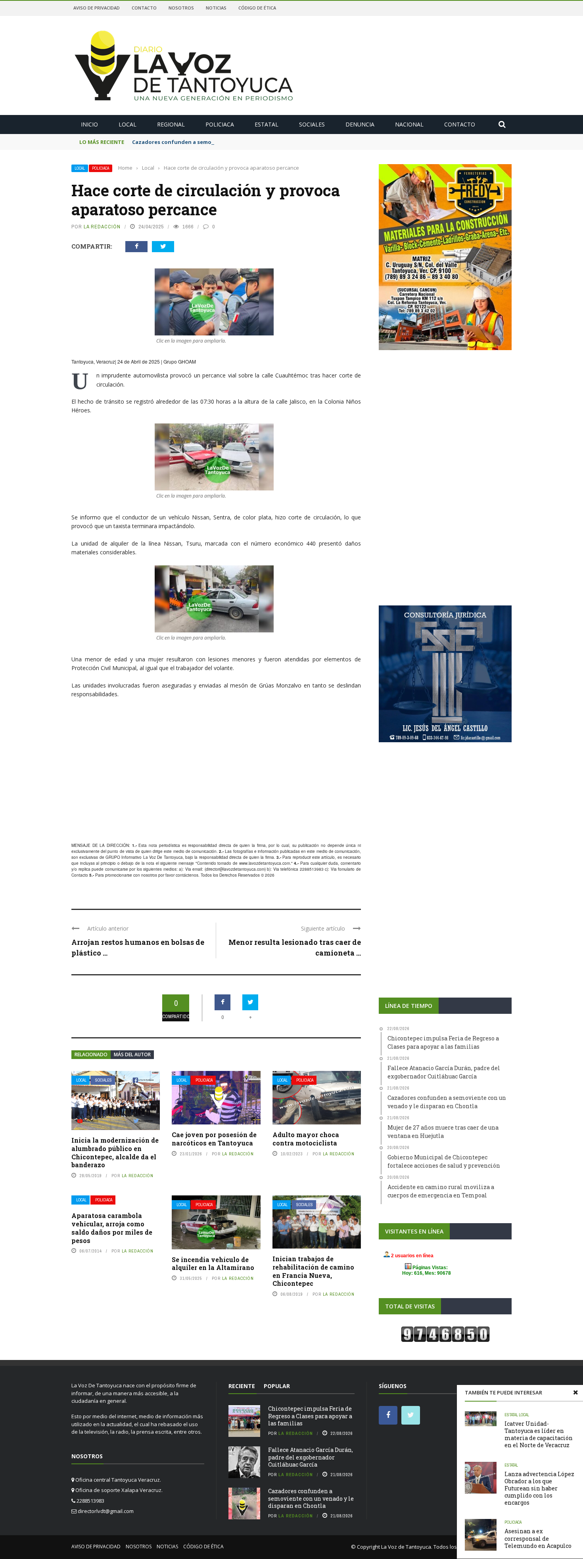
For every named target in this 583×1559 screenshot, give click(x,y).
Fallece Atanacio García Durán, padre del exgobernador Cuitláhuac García (310, 1457)
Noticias (216, 8)
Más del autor (132, 1054)
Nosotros (181, 8)
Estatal (266, 124)
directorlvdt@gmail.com (106, 1511)
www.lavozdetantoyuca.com (264, 863)
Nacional (409, 124)
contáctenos (187, 875)
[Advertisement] (216, 779)
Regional (171, 124)
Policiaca (219, 124)
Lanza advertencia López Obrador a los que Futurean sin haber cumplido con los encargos (539, 1488)
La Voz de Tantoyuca (406, 1546)
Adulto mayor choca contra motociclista (305, 1138)
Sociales (312, 124)
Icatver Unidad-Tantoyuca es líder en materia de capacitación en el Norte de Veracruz (538, 1434)
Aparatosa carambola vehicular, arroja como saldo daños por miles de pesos (111, 1227)
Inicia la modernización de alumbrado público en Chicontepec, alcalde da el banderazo (115, 1152)
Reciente (241, 1386)
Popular (277, 1386)
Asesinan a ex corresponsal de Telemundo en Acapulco (537, 1538)
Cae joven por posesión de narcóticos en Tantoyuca (214, 1138)
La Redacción (102, 226)
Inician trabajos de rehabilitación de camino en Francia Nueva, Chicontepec (313, 1270)
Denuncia (359, 124)
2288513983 (312, 869)
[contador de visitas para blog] (445, 1333)
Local (127, 124)
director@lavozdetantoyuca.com (235, 869)
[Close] (575, 1392)
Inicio (89, 124)
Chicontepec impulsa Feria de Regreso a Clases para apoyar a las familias (310, 1416)
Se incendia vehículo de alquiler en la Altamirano (213, 1263)
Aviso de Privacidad (96, 8)
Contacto (144, 8)
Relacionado (91, 1054)
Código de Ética (257, 8)
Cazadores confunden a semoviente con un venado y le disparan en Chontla (233, 142)
